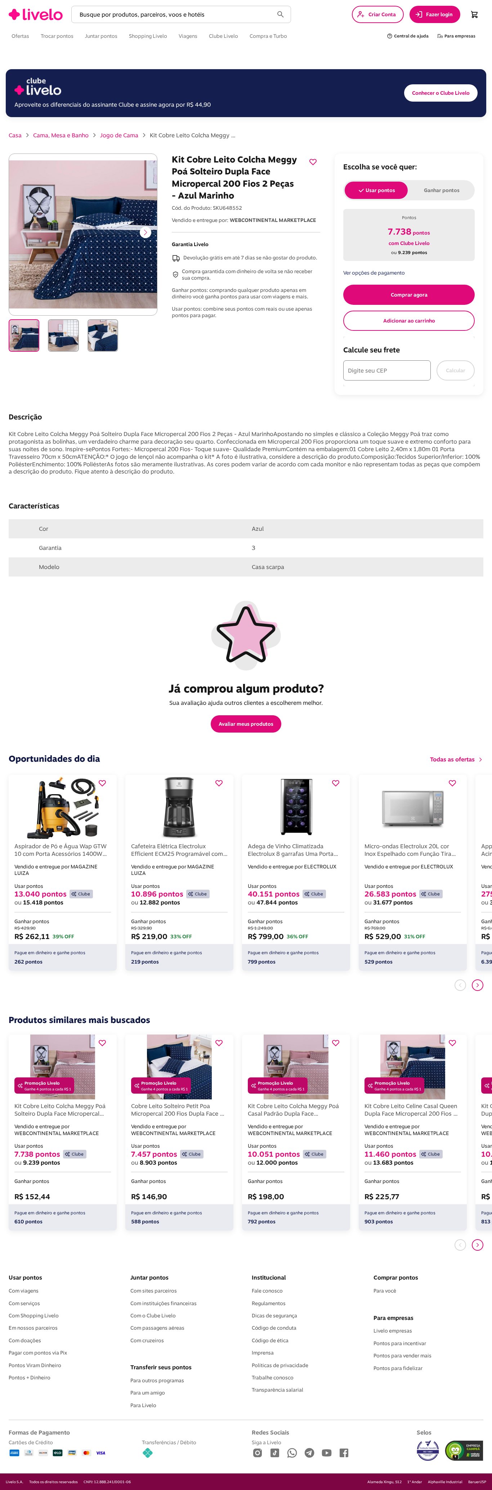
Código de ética (270, 1340)
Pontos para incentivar (400, 1343)
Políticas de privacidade (280, 1365)
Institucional (269, 1277)
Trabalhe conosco (273, 1377)
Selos (424, 1432)
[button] (173, 14)
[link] (36, 14)
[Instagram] (257, 1453)
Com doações (25, 1340)
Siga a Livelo (266, 1442)
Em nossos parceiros (33, 1328)
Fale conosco (267, 1291)
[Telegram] (309, 1453)
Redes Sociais (270, 1432)
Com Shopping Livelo (34, 1315)
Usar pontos (25, 1277)
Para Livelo (143, 1405)
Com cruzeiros (147, 1340)
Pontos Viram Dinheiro (35, 1365)
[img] (464, 1451)
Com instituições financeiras (163, 1303)
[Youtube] (326, 1453)
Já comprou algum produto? (246, 688)
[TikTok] (275, 1453)
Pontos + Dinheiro (29, 1377)
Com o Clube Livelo (153, 1315)
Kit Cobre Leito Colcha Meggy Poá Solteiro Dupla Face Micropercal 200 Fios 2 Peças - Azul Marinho (193, 135)
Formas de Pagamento (39, 1432)
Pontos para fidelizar (398, 1368)
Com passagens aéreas (157, 1328)
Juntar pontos (149, 1277)
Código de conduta (274, 1328)
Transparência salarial (277, 1390)
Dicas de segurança (274, 1315)
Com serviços (24, 1303)
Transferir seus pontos (161, 1367)
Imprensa (263, 1353)
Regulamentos (269, 1303)
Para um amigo (147, 1393)
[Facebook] (344, 1453)
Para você (385, 1291)
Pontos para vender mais (402, 1355)
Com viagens (24, 1291)
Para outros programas (157, 1380)
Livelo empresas (393, 1331)
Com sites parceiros (153, 1291)
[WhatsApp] (292, 1453)
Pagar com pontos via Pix (38, 1353)
